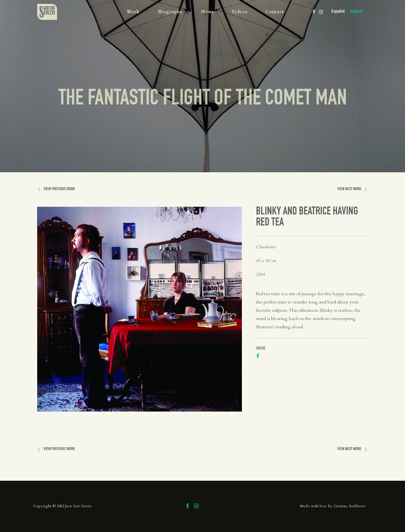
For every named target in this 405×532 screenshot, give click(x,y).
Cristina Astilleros (349, 506)
